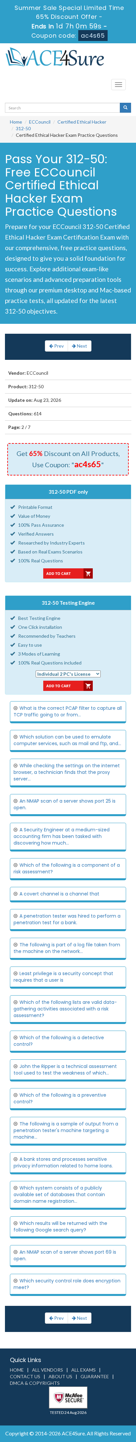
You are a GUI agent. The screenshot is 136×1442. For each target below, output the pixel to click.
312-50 (23, 128)
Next (81, 346)
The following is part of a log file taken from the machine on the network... (67, 948)
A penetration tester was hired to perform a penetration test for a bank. (67, 919)
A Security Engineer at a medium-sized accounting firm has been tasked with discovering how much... (62, 836)
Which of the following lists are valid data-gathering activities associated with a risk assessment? (65, 1009)
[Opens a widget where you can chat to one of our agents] (91, 1404)
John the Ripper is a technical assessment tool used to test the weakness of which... (65, 1069)
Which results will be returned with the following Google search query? (60, 1226)
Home (16, 122)
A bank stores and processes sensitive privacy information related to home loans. (63, 1162)
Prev (58, 346)
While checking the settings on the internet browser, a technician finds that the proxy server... (67, 772)
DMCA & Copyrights (35, 1383)
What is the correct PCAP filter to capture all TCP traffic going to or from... (68, 711)
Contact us (25, 1376)
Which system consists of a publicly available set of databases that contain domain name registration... (59, 1194)
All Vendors (47, 1370)
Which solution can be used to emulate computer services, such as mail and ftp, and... (67, 740)
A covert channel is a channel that (59, 894)
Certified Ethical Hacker (81, 122)
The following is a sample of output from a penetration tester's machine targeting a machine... (66, 1130)
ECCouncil (40, 122)
